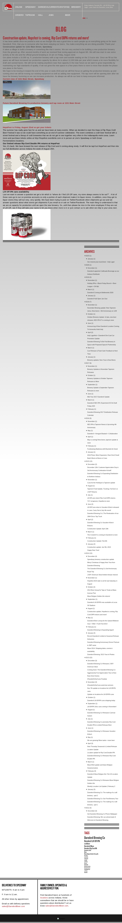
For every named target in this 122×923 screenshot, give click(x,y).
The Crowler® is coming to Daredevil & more (102, 535)
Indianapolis (86, 858)
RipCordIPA (86, 864)
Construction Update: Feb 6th (97, 541)
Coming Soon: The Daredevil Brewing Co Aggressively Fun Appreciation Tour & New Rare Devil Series (101, 673)
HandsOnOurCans (87, 869)
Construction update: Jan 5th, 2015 (99, 547)
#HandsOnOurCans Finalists (97, 679)
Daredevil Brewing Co (94, 837)
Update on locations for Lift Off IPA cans (100, 694)
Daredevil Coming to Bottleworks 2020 (100, 292)
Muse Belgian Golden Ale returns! (98, 596)
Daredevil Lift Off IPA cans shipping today (101, 700)
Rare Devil (86, 855)
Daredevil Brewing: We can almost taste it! (101, 817)
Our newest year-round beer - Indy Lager (101, 262)
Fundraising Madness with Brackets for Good (102, 449)
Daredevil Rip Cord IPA (90, 848)
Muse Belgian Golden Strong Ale (91, 854)
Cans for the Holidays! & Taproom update (101, 483)
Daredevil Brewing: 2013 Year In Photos (100, 654)
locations (44, 898)
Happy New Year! (93, 550)
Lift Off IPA (86, 857)
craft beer (85, 871)
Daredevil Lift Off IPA (92, 841)
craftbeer (87, 843)
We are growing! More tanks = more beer (101, 740)
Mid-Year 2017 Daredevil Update (98, 397)
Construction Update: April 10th (97, 529)
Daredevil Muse (89, 846)
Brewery (76, 7)
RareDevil (85, 872)
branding (85, 860)
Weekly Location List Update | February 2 (101, 786)
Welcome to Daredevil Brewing (97, 820)
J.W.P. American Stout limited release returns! (102, 575)
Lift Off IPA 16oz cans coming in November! (101, 706)
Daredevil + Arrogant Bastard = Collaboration (102, 433)
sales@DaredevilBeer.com (13, 906)
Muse (85, 852)
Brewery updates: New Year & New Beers (101, 360)
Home (84, 18)
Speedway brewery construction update (100, 559)
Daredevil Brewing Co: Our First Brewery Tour (102, 798)
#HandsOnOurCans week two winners (100, 685)
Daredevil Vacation (87, 866)
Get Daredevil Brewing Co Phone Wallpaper (102, 814)
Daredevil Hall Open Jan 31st (97, 299)
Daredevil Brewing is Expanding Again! (100, 630)
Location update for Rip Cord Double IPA (101, 752)
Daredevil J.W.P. (87, 850)
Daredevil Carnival (87, 868)
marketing (85, 861)
